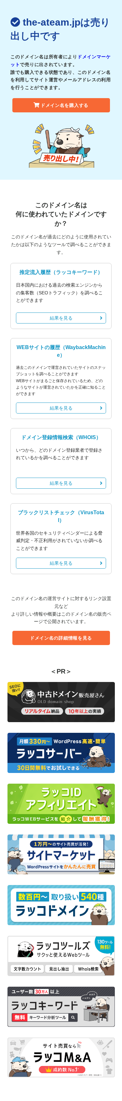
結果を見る (61, 318)
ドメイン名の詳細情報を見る (61, 638)
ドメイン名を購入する (64, 105)
